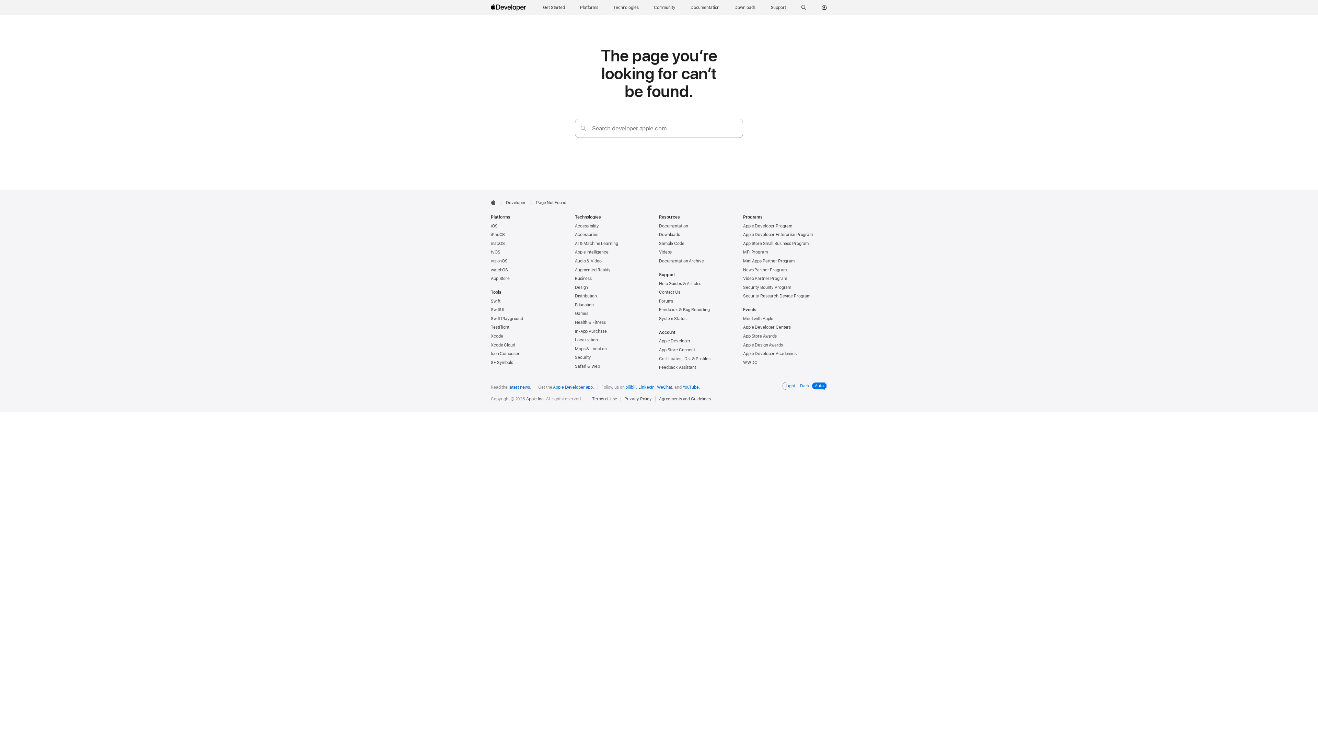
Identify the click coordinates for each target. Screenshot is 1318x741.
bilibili (630, 387)
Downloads (669, 234)
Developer (516, 202)
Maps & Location (591, 348)
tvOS (495, 252)
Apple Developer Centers (767, 327)
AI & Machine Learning (596, 243)
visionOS (499, 261)
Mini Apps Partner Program (769, 261)
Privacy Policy (638, 399)
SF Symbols (502, 362)
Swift (495, 301)
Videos (665, 252)
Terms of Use (604, 399)
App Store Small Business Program (776, 243)
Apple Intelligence (592, 252)
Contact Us (669, 292)
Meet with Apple (758, 318)
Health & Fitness (590, 322)
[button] (803, 7)
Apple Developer (675, 341)
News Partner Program (765, 270)
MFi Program (755, 252)
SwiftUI (497, 309)
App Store (500, 278)
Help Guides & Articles (680, 283)
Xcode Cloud (503, 345)
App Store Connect (677, 350)
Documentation (673, 226)
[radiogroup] (805, 386)
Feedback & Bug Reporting (684, 309)
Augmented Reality (593, 270)
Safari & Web (587, 366)
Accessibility (587, 226)
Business (583, 278)
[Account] (824, 7)
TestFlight (500, 327)
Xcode (497, 336)
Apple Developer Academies (770, 353)
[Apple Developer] (509, 7)
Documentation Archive (681, 261)
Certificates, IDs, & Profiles (684, 358)
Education (584, 305)
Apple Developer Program (767, 226)
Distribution (586, 296)
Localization (586, 340)
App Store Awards (760, 336)
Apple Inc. (535, 399)
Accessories (586, 234)
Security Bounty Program (767, 287)
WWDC (750, 362)
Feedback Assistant (677, 367)
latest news (519, 387)
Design (581, 287)
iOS (494, 226)
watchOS (499, 270)
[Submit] (583, 128)
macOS (498, 243)
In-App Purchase (591, 331)
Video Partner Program (765, 278)
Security (583, 357)
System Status (672, 318)
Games (581, 313)
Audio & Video (588, 261)
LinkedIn (646, 387)
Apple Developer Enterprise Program (778, 234)
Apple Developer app (573, 387)
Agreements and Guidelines (685, 399)
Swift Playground (507, 318)
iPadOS (498, 234)
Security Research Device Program (776, 296)
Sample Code (671, 243)
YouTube (691, 387)
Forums (666, 301)
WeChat (664, 387)
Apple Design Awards (763, 345)
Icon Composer (505, 353)
